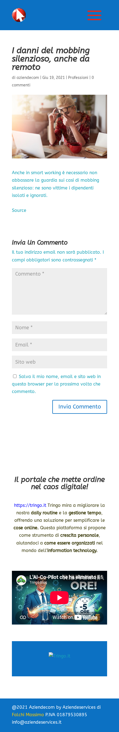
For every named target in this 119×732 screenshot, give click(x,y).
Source (19, 210)
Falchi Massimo (28, 714)
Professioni (78, 77)
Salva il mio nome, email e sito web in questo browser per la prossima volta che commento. (56, 384)
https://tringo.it (30, 505)
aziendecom (28, 77)
